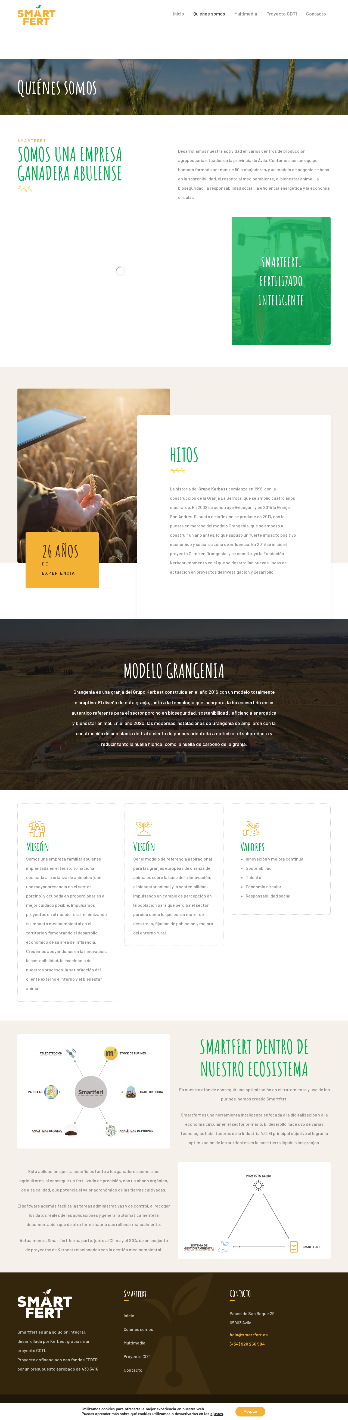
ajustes (216, 1414)
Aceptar (250, 1411)
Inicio (129, 1315)
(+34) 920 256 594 (247, 1343)
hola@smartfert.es (249, 1334)
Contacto (133, 1369)
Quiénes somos (138, 1329)
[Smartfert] (36, 14)
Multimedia (134, 1342)
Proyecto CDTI (137, 1356)
